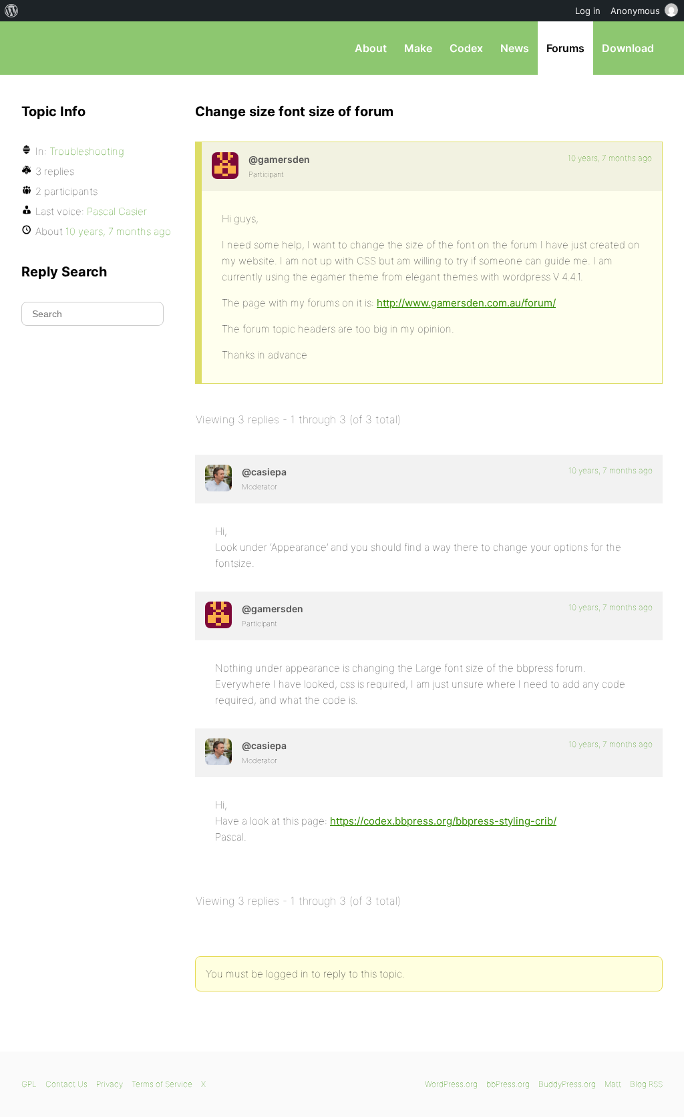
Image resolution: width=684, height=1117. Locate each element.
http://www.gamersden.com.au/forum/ (466, 302)
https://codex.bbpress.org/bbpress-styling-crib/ (443, 821)
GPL (29, 1084)
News (514, 48)
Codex (466, 48)
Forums (565, 48)
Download (628, 48)
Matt (613, 1084)
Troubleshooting (86, 151)
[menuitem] (11, 10)
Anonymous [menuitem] (635, 10)
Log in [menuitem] (588, 10)
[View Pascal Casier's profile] (218, 478)
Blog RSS (646, 1084)
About (371, 48)
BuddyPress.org (567, 1084)
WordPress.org (451, 1084)
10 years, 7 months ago (610, 158)
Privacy (109, 1084)
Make (418, 48)
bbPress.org (90, 48)
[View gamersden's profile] (225, 165)
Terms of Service (162, 1084)
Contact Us (66, 1084)
